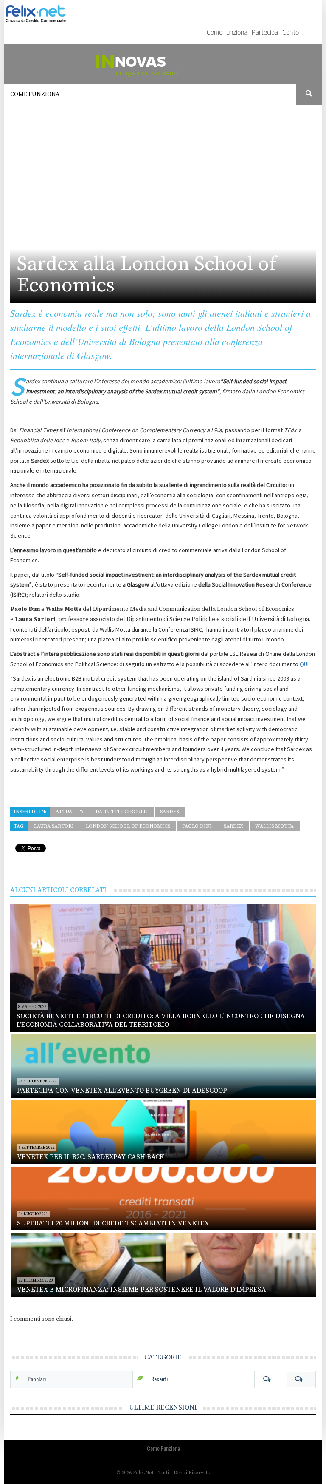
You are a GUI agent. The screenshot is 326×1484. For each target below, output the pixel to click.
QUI (304, 664)
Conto (290, 33)
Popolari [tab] (37, 1378)
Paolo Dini (197, 826)
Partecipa (265, 33)
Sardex (170, 812)
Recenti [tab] (159, 1378)
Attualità (70, 812)
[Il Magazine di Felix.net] (163, 63)
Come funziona (227, 33)
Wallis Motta (274, 826)
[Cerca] (309, 93)
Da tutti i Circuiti (122, 812)
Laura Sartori (54, 826)
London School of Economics (128, 826)
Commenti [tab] (285, 1379)
